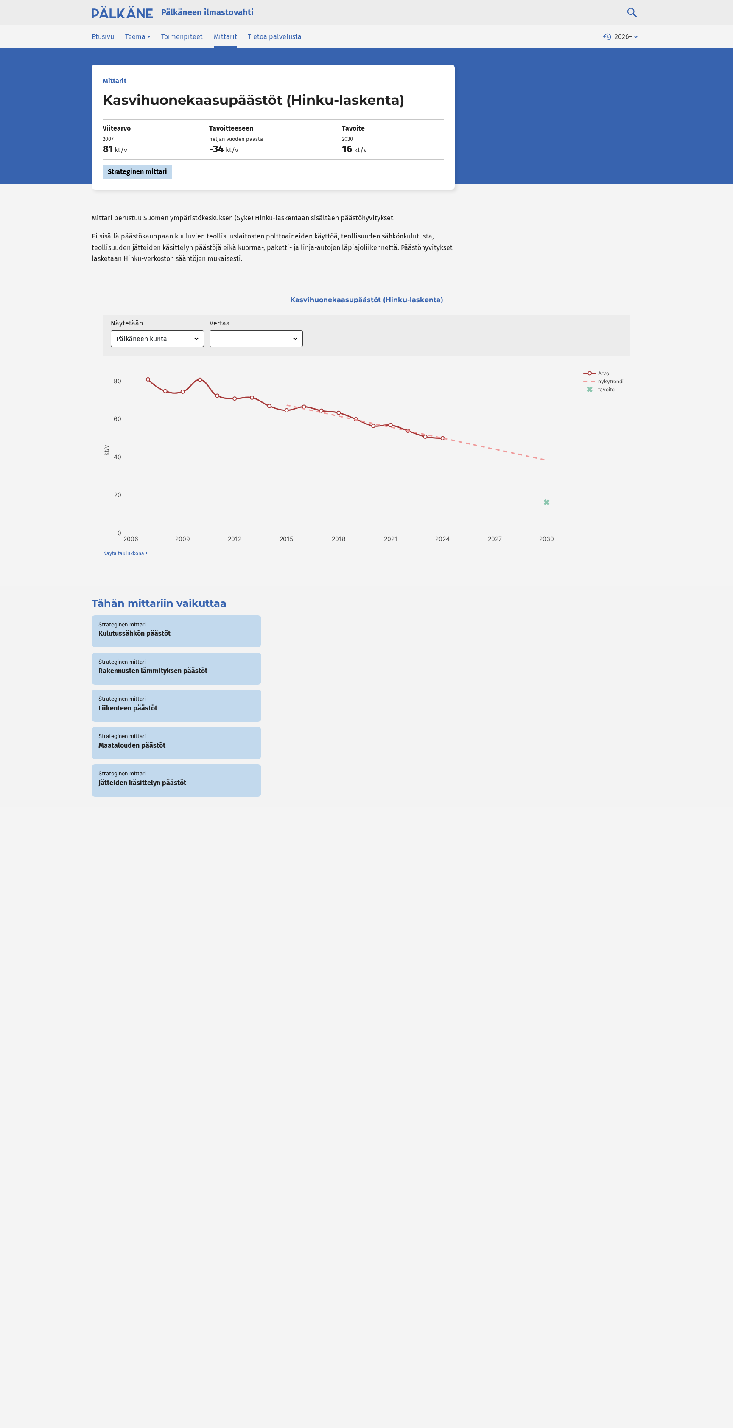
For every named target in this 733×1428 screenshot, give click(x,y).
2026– (623, 37)
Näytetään (127, 323)
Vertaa (220, 323)
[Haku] (632, 12)
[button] (138, 36)
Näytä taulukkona (123, 553)
